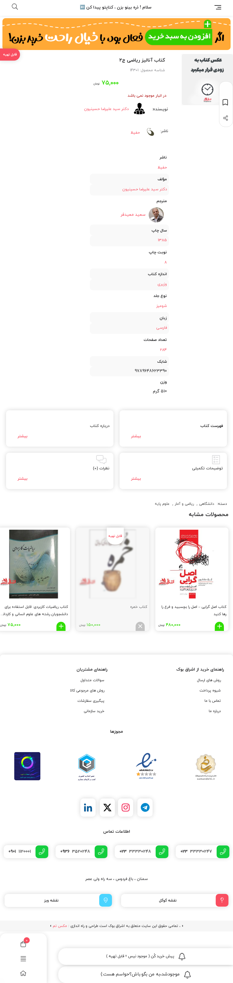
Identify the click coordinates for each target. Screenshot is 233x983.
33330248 (135, 852)
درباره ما (215, 711)
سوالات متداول (92, 680)
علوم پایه (162, 503)
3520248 (75, 852)
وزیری (162, 284)
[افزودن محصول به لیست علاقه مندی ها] (226, 102)
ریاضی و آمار (184, 503)
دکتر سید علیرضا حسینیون (106, 109)
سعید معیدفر (133, 215)
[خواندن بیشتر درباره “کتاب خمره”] (140, 626)
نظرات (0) (101, 468)
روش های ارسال (209, 680)
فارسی (161, 328)
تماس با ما (212, 700)
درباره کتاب (100, 426)
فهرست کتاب (211, 426)
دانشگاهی (206, 503)
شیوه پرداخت (210, 690)
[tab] (173, 428)
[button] (219, 626)
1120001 (19, 852)
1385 (162, 240)
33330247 (196, 852)
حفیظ (135, 132)
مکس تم (60, 926)
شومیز (161, 306)
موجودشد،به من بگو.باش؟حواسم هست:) (140, 974)
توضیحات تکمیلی (207, 468)
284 (163, 350)
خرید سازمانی (94, 711)
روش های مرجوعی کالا (87, 690)
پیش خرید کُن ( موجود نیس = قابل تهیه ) (140, 956)
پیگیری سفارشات (90, 700)
